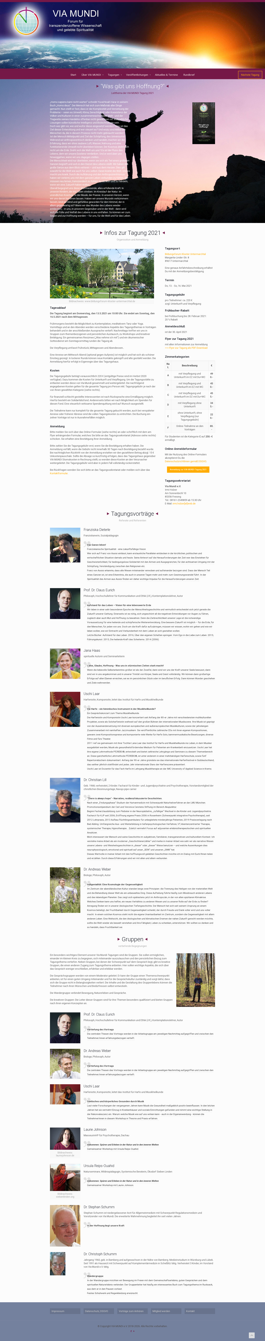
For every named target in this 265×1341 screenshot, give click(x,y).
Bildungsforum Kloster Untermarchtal (185, 254)
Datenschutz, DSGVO (96, 1311)
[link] (203, 123)
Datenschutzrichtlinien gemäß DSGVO (185, 461)
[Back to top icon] (252, 1335)
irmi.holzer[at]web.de (184, 503)
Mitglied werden (161, 1311)
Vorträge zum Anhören (131, 1311)
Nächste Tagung (250, 74)
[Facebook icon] (131, 1331)
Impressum (57, 1311)
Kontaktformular (59, 473)
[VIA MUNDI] (132, 35)
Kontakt (190, 1311)
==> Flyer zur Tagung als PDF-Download (186, 347)
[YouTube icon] (134, 1331)
